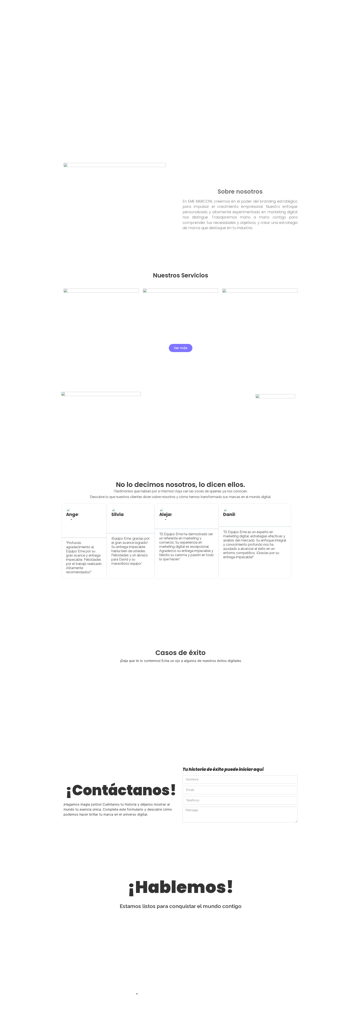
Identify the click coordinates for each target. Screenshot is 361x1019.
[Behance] (140, 980)
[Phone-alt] (200, 980)
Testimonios (181, 8)
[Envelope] (170, 980)
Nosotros (109, 8)
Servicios (131, 8)
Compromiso (155, 8)
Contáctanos (240, 8)
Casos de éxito (210, 8)
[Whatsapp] (155, 980)
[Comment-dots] (185, 980)
